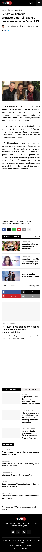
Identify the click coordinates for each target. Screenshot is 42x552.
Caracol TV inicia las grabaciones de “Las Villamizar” (30, 246)
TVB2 (28, 223)
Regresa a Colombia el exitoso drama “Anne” (31, 275)
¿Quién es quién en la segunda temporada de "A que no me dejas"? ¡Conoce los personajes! (30, 417)
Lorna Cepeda (7, 223)
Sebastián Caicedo (19, 223)
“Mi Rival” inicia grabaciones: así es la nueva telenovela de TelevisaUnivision (20, 329)
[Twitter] (8, 30)
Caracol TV (18, 10)
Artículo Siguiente (33, 286)
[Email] (24, 229)
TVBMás (22, 540)
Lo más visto (11, 389)
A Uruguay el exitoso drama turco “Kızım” (18, 475)
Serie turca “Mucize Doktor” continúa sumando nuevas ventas (21, 497)
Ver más (37, 236)
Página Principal (7, 10)
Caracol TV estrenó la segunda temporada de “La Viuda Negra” (30, 261)
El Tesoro (28, 221)
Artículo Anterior (8, 286)
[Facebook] (5, 30)
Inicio (12, 546)
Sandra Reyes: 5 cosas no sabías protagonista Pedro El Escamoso (20, 464)
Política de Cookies (21, 549)
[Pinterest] (19, 229)
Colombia (20, 221)
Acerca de (19, 546)
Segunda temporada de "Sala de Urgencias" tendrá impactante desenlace (31, 400)
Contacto (29, 546)
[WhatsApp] (11, 30)
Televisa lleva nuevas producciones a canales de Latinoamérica (20, 453)
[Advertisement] (21, 57)
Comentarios (30, 389)
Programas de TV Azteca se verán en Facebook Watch (20, 508)
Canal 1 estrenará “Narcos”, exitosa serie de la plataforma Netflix (20, 485)
